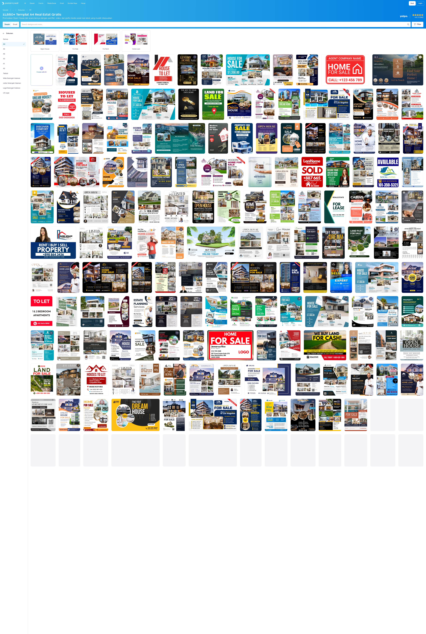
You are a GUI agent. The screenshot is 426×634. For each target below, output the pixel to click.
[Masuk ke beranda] (9, 3)
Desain (7, 24)
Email (15, 24)
